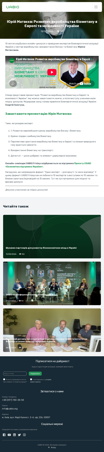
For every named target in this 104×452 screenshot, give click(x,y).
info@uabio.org (10, 408)
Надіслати (35, 374)
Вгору (53, 447)
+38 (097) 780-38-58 (13, 400)
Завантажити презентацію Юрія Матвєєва (38, 114)
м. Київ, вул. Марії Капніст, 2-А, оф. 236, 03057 (26, 417)
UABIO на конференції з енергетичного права (30, 294)
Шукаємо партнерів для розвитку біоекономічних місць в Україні (41, 248)
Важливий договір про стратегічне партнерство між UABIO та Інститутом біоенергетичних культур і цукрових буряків (46, 340)
